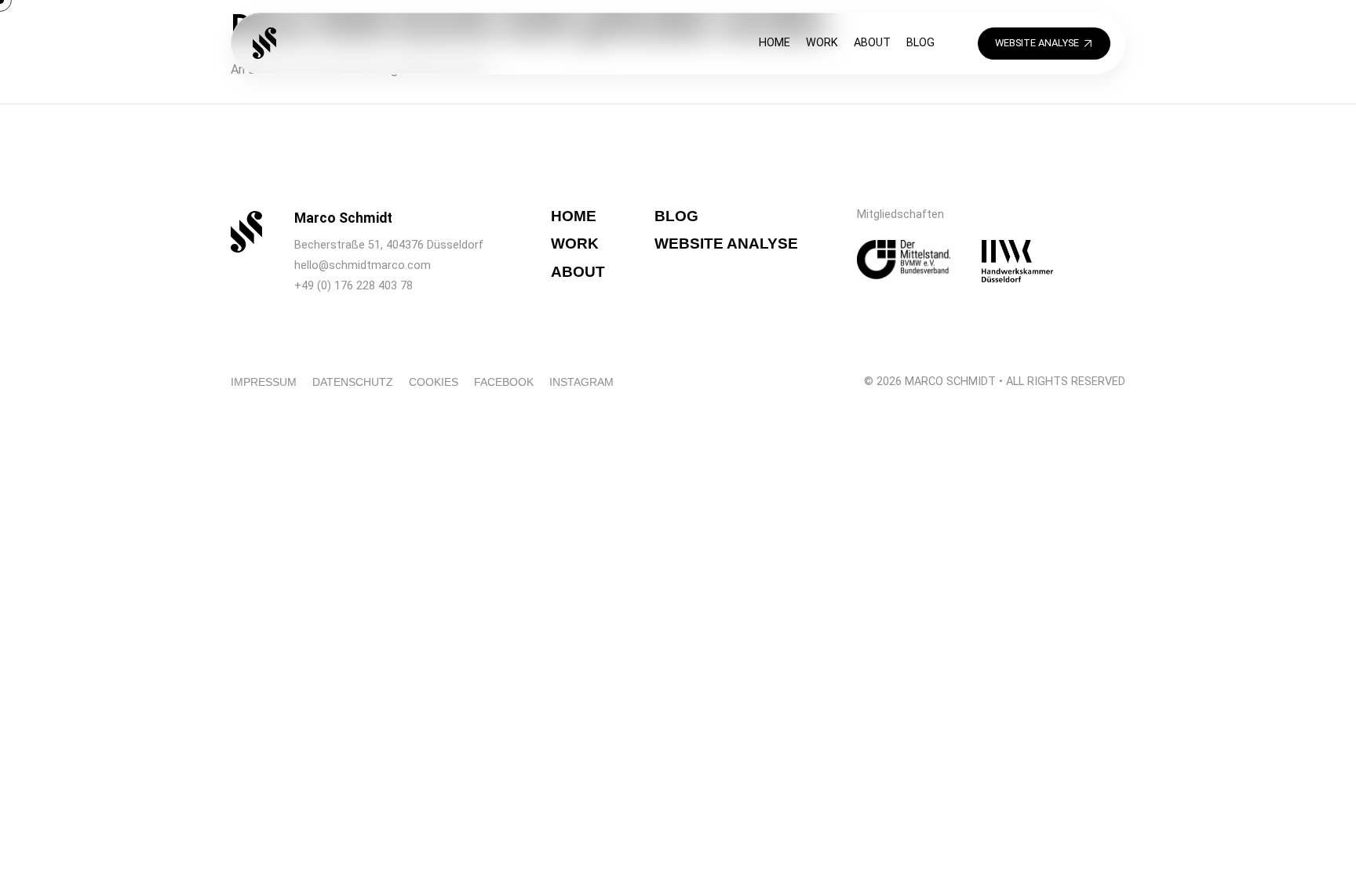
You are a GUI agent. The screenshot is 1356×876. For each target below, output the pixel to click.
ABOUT (872, 42)
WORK (822, 42)
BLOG (920, 42)
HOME (774, 42)
